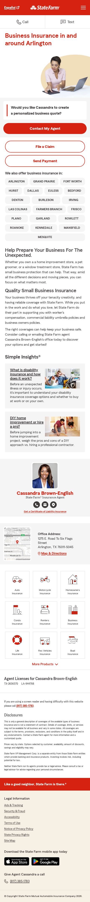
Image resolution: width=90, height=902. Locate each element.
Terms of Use (12, 823)
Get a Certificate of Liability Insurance (45, 511)
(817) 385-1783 (24, 705)
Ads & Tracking (13, 805)
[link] (45, 7)
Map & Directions (54, 553)
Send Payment (45, 161)
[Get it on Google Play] (45, 861)
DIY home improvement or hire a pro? (27, 422)
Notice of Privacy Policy (18, 828)
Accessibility (12, 817)
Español (9, 7)
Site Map (9, 840)
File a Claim (45, 147)
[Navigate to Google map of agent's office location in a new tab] (53, 504)
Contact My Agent (45, 128)
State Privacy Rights (16, 834)
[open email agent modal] (45, 505)
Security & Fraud (14, 811)
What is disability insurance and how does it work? (25, 374)
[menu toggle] (83, 8)
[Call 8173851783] (36, 504)
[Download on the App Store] (16, 861)
